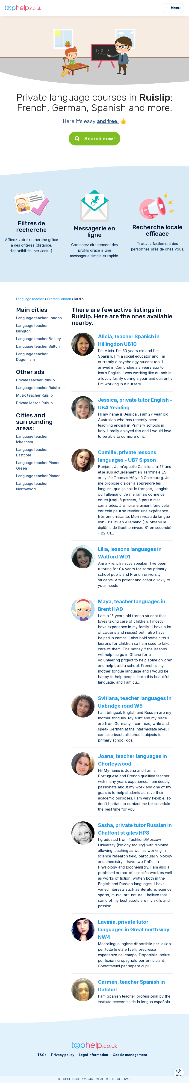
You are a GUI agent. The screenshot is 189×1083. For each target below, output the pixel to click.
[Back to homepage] (23, 8)
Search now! (99, 139)
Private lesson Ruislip (34, 403)
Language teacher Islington (32, 328)
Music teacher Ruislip (34, 395)
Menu (175, 8)
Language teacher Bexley (38, 338)
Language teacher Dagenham (32, 357)
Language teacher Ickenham (32, 439)
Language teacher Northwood (32, 486)
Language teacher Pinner (38, 476)
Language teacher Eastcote (32, 452)
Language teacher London (39, 318)
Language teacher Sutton (38, 346)
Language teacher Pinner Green (38, 465)
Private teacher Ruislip (35, 380)
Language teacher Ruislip (38, 387)
